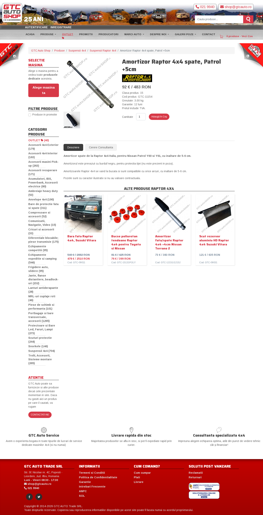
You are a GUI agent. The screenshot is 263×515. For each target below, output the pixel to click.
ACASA (30, 34)
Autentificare (36, 27)
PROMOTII (86, 34)
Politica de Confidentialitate (98, 477)
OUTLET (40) (38, 140)
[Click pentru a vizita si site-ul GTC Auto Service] (13, 55)
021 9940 (206, 7)
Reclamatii (196, 472)
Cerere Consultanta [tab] (101, 147)
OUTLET (67, 34)
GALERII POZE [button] (184, 34)
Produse (59, 50)
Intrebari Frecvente (92, 486)
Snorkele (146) (38, 346)
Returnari (195, 477)
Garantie (85, 481)
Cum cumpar (142, 472)
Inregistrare (61, 27)
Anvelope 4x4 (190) (41, 199)
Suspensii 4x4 (77, 50)
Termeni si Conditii (92, 472)
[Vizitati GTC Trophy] (250, 55)
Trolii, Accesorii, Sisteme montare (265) (40, 359)
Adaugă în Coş (159, 116)
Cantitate (127, 116)
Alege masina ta (44, 90)
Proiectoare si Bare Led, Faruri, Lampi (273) (41, 329)
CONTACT (208, 34)
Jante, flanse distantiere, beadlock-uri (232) (43, 279)
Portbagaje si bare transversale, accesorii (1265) (41, 317)
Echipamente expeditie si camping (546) (42, 258)
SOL (82, 495)
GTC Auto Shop (40, 50)
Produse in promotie (44, 114)
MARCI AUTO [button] (133, 34)
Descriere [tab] (73, 147)
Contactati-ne (40, 414)
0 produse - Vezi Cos (239, 36)
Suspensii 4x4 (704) (41, 350)
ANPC (83, 491)
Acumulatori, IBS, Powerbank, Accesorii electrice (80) (43, 182)
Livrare (138, 481)
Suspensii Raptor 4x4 (103, 50)
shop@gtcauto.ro (237, 7)
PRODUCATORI (108, 34)
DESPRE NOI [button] (158, 34)
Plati (137, 477)
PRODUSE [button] (47, 34)
